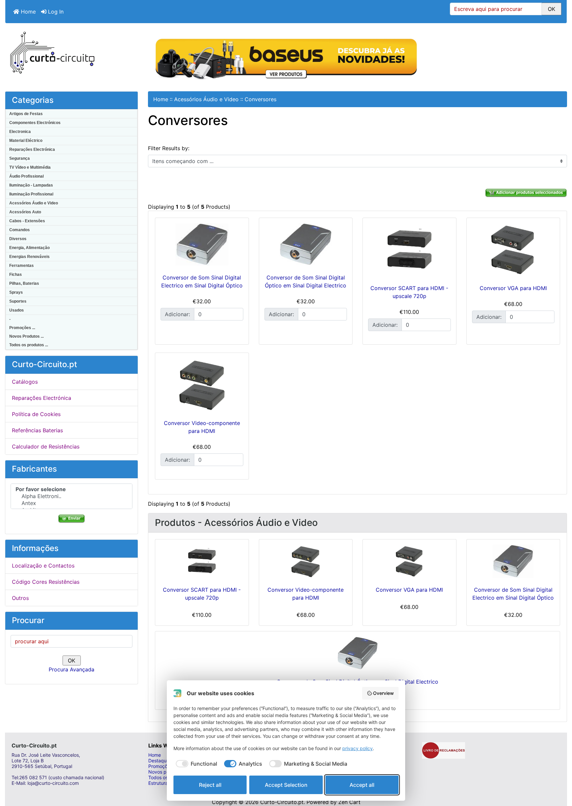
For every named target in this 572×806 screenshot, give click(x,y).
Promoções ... (22, 327)
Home (27, 11)
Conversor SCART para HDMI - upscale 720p (202, 593)
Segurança (19, 158)
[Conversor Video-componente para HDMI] (202, 384)
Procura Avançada (71, 669)
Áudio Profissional (26, 176)
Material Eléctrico (25, 140)
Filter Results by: (168, 148)
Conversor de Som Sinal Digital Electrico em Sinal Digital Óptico (513, 593)
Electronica (20, 131)
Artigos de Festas (26, 113)
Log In (55, 11)
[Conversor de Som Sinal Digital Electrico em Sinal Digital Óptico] (202, 244)
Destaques (159, 760)
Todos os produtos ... (28, 345)
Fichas (15, 274)
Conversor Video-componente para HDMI (305, 593)
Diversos (17, 238)
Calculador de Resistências (45, 446)
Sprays (16, 292)
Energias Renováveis (29, 256)
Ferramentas (21, 265)
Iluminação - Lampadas (31, 185)
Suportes (17, 301)
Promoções (160, 766)
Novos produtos (165, 772)
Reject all (210, 785)
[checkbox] (195, 764)
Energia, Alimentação (29, 247)
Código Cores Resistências (45, 581)
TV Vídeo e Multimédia (30, 167)
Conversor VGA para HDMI (513, 288)
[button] (560, 775)
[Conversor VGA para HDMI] (513, 249)
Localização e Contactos (43, 565)
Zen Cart (349, 802)
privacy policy (357, 748)
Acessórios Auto (25, 212)
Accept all (362, 785)
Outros (20, 598)
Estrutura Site (162, 783)
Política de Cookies (36, 414)
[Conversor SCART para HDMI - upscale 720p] (409, 249)
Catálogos (25, 381)
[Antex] (71, 503)
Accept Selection (286, 785)
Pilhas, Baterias (24, 283)
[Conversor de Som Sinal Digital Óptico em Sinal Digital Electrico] (305, 244)
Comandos (19, 230)
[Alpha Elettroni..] (71, 496)
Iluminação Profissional (31, 194)
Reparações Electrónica (32, 149)
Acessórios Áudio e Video (33, 203)
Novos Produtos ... (26, 336)
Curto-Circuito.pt (282, 802)
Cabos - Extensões (27, 221)
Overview (383, 693)
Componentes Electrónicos (35, 122)
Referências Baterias (37, 430)
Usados (16, 310)
